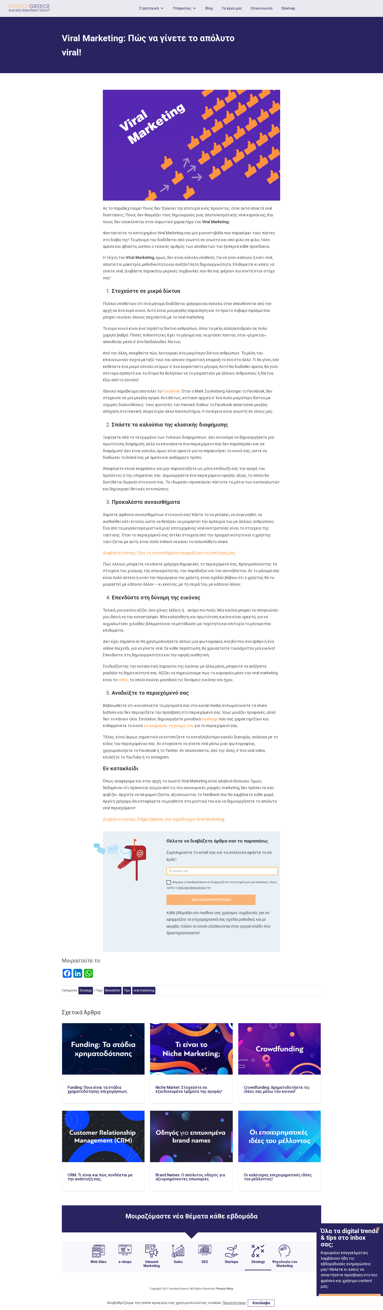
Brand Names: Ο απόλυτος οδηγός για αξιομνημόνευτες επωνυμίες (190, 1177)
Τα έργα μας (232, 8)
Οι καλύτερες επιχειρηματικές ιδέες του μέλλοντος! (278, 1177)
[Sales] (178, 1267)
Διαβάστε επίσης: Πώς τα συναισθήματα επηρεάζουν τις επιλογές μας (169, 552)
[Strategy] (258, 1267)
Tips (127, 990)
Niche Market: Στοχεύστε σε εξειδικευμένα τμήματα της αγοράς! (189, 1089)
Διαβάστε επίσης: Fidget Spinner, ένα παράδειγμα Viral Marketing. (164, 819)
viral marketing (143, 990)
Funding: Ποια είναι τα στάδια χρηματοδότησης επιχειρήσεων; (97, 1089)
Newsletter (112, 990)
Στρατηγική (149, 8)
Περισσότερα (234, 1302)
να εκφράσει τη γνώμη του (168, 725)
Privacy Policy (224, 1288)
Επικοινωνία (261, 8)
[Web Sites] (98, 1267)
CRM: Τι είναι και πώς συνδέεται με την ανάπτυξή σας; (100, 1177)
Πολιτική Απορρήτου (191, 887)
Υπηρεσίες (182, 8)
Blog (209, 8)
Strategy (86, 990)
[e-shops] (125, 1267)
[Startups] (231, 1267)
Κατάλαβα (261, 1303)
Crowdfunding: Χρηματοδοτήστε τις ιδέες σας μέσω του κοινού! (277, 1089)
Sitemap (288, 8)
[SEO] (205, 1267)
